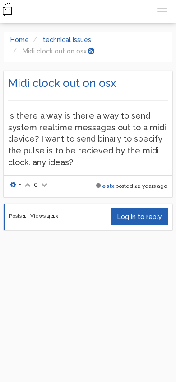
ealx (108, 186)
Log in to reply (139, 216)
